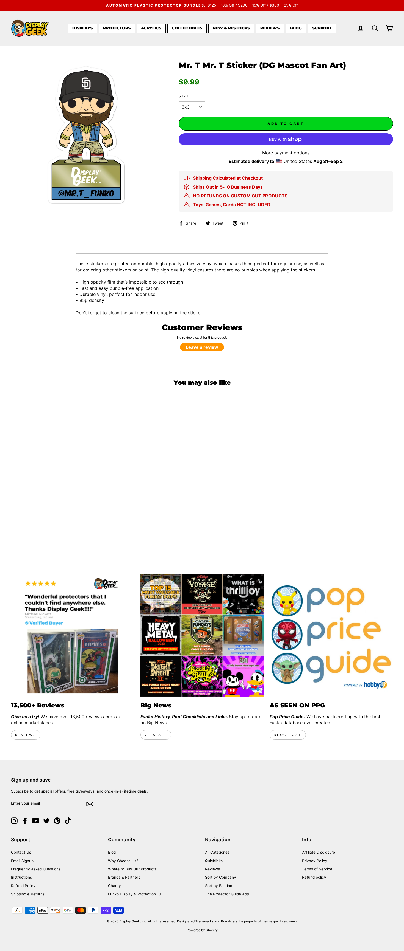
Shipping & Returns (28, 894)
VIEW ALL (156, 735)
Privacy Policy (314, 861)
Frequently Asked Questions (35, 869)
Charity (114, 886)
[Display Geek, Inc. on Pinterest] (57, 820)
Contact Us (21, 852)
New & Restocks (231, 28)
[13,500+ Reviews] (72, 635)
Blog (296, 28)
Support (322, 28)
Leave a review (202, 347)
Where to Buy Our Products (132, 869)
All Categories (217, 852)
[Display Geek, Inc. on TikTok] (68, 820)
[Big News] (202, 635)
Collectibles (187, 28)
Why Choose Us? (123, 861)
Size (184, 96)
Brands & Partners (124, 877)
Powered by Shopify (202, 930)
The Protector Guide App (227, 894)
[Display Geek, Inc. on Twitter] (46, 820)
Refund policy (314, 877)
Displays (82, 28)
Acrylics (151, 28)
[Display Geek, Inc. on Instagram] (14, 820)
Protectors (117, 28)
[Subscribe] (89, 803)
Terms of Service (317, 869)
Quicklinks (214, 861)
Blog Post (287, 735)
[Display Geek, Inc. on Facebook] (25, 820)
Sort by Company (220, 877)
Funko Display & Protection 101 (135, 894)
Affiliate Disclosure (318, 852)
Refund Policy (23, 886)
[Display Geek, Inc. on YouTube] (35, 820)
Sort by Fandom (219, 886)
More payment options (285, 152)
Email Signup (22, 861)
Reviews (270, 28)
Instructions (21, 877)
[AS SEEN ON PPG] (331, 635)
